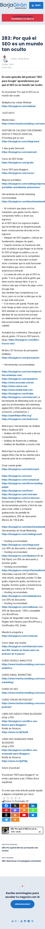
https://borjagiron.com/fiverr (17, 490)
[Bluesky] (33, 815)
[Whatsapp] (33, 810)
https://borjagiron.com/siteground (20, 141)
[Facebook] (6, 806)
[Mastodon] (15, 810)
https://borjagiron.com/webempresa (21, 596)
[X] (15, 806)
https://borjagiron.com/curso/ (18, 173)
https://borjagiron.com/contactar (20, 636)
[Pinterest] (6, 810)
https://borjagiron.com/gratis (18, 162)
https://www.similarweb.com (17, 390)
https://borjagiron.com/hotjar (18, 393)
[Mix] (24, 810)
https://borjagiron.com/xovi (17, 476)
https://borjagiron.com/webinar (19, 106)
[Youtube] (24, 815)
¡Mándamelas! (22, 904)
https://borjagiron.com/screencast (20, 498)
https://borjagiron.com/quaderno (20, 379)
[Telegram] (6, 820)
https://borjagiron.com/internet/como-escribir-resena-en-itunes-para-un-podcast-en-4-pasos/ (23, 650)
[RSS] (15, 815)
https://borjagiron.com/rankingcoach (22, 534)
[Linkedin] (33, 806)
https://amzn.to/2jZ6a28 (15, 732)
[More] (15, 820)
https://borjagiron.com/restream (19, 494)
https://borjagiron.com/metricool (20, 419)
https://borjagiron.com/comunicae (20, 479)
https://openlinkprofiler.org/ (17, 415)
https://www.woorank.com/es (18, 382)
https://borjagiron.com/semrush (19, 152)
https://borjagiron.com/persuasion (20, 357)
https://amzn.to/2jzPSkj (14, 761)
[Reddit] (24, 806)
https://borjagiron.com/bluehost (19, 555)
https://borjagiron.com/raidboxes (20, 607)
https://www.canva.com (14, 386)
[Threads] (6, 815)
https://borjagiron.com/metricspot (20, 469)
